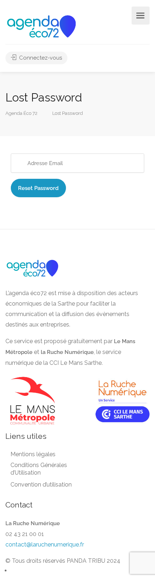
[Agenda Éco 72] (41, 25)
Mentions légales (33, 454)
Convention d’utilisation (41, 484)
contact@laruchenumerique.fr (44, 544)
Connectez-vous (40, 58)
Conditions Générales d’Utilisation (38, 469)
